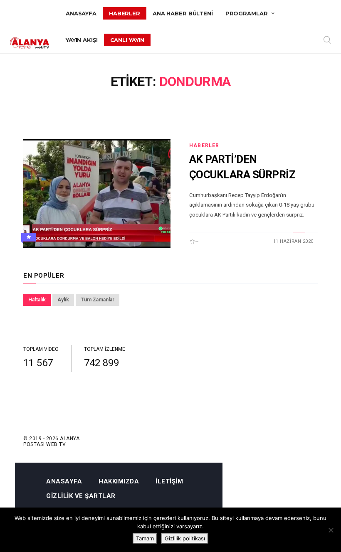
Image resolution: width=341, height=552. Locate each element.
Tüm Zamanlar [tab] (97, 300)
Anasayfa (81, 13)
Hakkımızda (119, 481)
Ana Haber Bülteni (183, 13)
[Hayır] (330, 530)
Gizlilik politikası (185, 538)
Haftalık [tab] (37, 300)
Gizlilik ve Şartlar (81, 496)
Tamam (145, 538)
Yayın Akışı (82, 40)
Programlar (246, 13)
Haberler (124, 13)
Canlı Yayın (127, 40)
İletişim (169, 481)
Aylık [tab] (63, 300)
